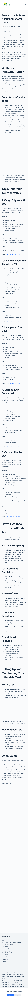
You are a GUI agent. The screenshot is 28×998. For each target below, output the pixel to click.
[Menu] (25, 5)
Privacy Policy (6, 951)
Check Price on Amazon (13, 254)
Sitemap (4, 961)
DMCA (4, 940)
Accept (10, 995)
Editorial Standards (7, 955)
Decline (17, 995)
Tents (19, 26)
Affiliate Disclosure (7, 944)
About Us (4, 957)
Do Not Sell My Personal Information (12, 942)
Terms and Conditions (8, 949)
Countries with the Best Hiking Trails (12, 984)
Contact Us (5, 959)
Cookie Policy (6, 946)
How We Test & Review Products (11, 953)
